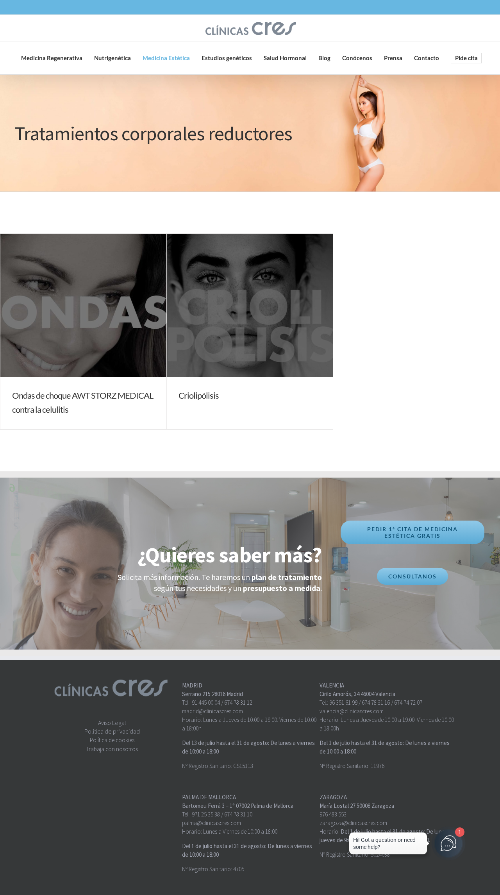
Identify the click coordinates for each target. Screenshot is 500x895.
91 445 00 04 (206, 702)
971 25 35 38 (206, 814)
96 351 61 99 (343, 702)
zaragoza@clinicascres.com (353, 823)
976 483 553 (333, 814)
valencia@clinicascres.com (352, 711)
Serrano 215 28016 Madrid (212, 694)
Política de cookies (112, 740)
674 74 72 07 (408, 702)
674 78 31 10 (238, 814)
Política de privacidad (112, 731)
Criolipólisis (199, 395)
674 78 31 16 (376, 702)
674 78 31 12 (238, 702)
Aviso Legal (112, 723)
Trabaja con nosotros (112, 749)
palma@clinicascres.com (211, 823)
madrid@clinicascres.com (212, 711)
